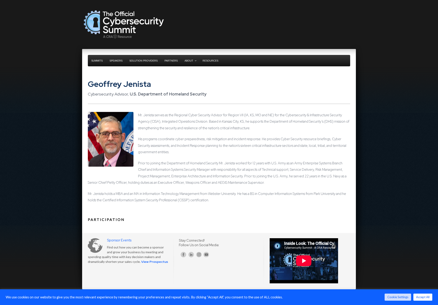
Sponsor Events (119, 240)
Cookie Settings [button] (397, 297)
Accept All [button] (423, 297)
